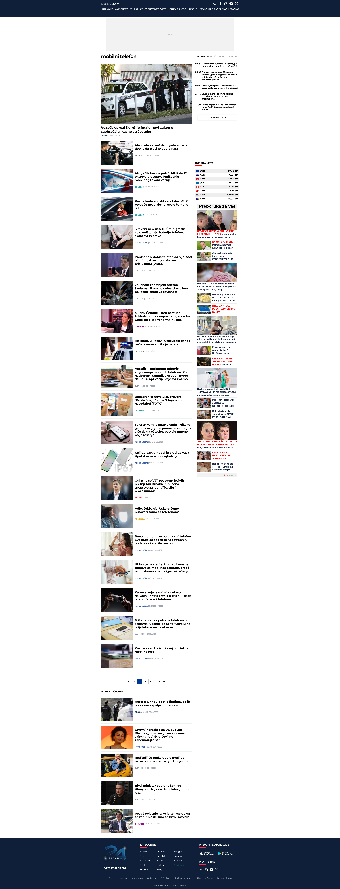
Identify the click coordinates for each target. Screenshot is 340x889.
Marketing (152, 878)
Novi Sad (179, 865)
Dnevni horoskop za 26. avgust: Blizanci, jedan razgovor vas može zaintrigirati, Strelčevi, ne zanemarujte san (160, 735)
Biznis (202, 9)
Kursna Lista (204, 163)
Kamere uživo (121, 9)
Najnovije (107, 9)
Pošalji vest (166, 878)
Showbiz (153, 9)
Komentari (231, 56)
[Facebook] (220, 4)
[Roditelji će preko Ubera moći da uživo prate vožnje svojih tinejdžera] (117, 765)
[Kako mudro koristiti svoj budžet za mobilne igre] (117, 656)
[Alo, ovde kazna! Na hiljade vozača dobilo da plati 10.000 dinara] (117, 153)
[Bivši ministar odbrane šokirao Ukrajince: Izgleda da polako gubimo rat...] (117, 793)
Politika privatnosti (184, 878)
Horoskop (233, 9)
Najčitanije (217, 56)
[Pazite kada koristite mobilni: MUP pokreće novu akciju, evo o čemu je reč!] (117, 209)
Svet (162, 9)
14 (159, 681)
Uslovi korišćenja (205, 878)
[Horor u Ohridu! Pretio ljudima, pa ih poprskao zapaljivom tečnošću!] (117, 709)
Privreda (140, 519)
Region (104, 136)
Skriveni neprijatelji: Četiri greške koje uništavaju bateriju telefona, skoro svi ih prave (160, 232)
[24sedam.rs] (110, 4)
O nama (112, 878)
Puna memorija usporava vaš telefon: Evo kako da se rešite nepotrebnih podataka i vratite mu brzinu (163, 540)
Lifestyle (192, 9)
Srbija (222, 9)
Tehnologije (141, 243)
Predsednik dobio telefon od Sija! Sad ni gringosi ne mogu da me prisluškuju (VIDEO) (163, 260)
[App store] (207, 853)
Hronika (171, 9)
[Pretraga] (214, 4)
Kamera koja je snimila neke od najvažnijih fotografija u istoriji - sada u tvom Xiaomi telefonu (163, 596)
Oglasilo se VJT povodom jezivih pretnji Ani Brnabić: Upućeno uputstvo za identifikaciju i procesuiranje (159, 486)
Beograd (179, 851)
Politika (134, 9)
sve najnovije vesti (217, 117)
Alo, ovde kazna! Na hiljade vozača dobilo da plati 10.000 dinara (161, 147)
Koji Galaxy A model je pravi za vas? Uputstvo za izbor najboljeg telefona (162, 454)
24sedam (159, 885)
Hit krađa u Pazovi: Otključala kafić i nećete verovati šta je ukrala (162, 342)
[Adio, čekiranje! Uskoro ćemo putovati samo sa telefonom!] (117, 516)
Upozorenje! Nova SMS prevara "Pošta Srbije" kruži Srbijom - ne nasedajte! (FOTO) (159, 400)
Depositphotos (224, 878)
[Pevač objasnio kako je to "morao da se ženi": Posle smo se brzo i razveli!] (117, 821)
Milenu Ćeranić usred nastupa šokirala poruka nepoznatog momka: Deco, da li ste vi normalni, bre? (163, 316)
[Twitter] (236, 4)
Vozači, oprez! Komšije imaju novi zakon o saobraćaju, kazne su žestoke (137, 130)
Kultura (212, 9)
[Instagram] (226, 4)
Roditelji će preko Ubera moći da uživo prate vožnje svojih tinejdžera (162, 759)
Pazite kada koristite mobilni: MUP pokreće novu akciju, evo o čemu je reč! (161, 205)
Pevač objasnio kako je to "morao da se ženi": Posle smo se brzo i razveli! (162, 815)
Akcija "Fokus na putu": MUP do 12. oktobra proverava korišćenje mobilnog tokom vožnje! (161, 177)
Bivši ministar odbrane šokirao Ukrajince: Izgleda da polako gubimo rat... (162, 789)
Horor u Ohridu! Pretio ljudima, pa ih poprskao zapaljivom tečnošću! (162, 703)
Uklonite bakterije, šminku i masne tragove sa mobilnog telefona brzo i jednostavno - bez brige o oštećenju (162, 568)
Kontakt (124, 878)
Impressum (137, 878)
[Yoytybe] (231, 4)
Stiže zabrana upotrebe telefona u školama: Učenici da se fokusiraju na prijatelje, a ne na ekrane (162, 624)
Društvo (181, 9)
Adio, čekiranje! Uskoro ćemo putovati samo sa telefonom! (157, 510)
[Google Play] (226, 853)
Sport (142, 9)
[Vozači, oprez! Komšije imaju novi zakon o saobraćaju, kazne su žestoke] (146, 94)
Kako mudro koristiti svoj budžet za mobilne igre (162, 650)
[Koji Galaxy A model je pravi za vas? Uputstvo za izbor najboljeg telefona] (117, 460)
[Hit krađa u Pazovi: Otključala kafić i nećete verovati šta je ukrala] (117, 349)
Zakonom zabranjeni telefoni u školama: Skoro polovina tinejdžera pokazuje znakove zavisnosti (161, 288)
